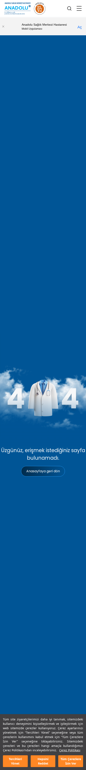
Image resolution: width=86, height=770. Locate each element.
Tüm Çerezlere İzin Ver (71, 761)
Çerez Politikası (69, 750)
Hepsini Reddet (43, 761)
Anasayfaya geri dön (43, 471)
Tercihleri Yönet (15, 761)
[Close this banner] (3, 26)
